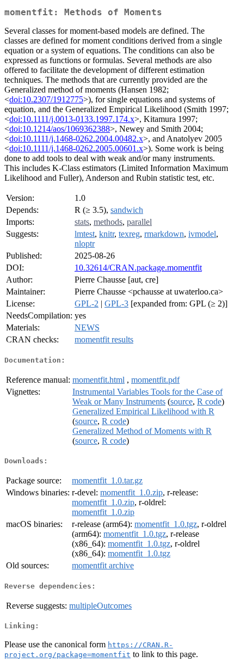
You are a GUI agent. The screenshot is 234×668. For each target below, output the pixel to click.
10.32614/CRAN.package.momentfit (138, 267)
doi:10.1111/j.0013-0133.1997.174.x (71, 119)
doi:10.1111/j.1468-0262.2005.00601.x (76, 148)
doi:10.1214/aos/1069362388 (59, 128)
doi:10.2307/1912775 (46, 99)
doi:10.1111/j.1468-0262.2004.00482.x (76, 138)
